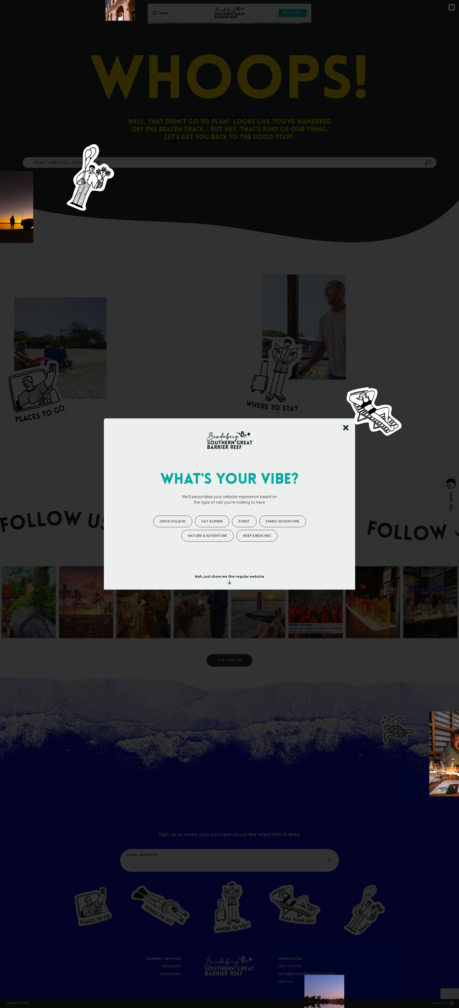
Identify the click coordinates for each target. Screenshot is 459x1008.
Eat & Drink (212, 521)
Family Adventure (282, 521)
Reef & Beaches (257, 536)
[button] (452, 7)
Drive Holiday (173, 521)
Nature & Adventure (207, 536)
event (244, 521)
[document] (229, 504)
